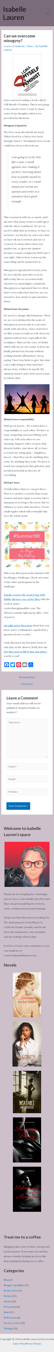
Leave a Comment (14, 46)
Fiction (8, 1295)
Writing (8, 1328)
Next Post (27, 684)
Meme (7, 1301)
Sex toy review (12, 1322)
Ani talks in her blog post (18, 625)
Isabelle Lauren (14, 13)
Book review (11, 1290)
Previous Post (27, 677)
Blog (6, 1279)
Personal (9, 1306)
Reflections (10, 1317)
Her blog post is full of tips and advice (25, 651)
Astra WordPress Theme (27, 1343)
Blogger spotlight (14, 1285)
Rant (30, 46)
